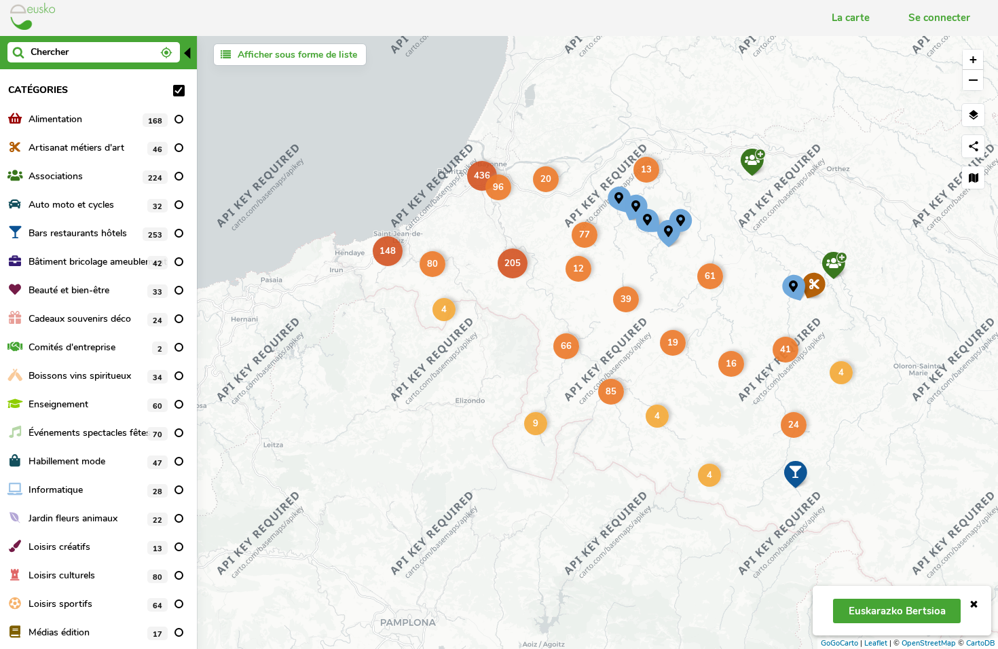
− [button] (973, 80)
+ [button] (973, 59)
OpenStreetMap (929, 643)
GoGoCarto (839, 643)
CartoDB (980, 643)
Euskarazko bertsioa (897, 611)
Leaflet (875, 643)
